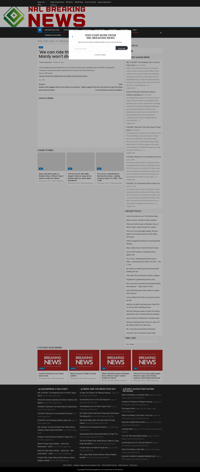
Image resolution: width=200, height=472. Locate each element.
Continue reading (100, 55)
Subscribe (121, 49)
